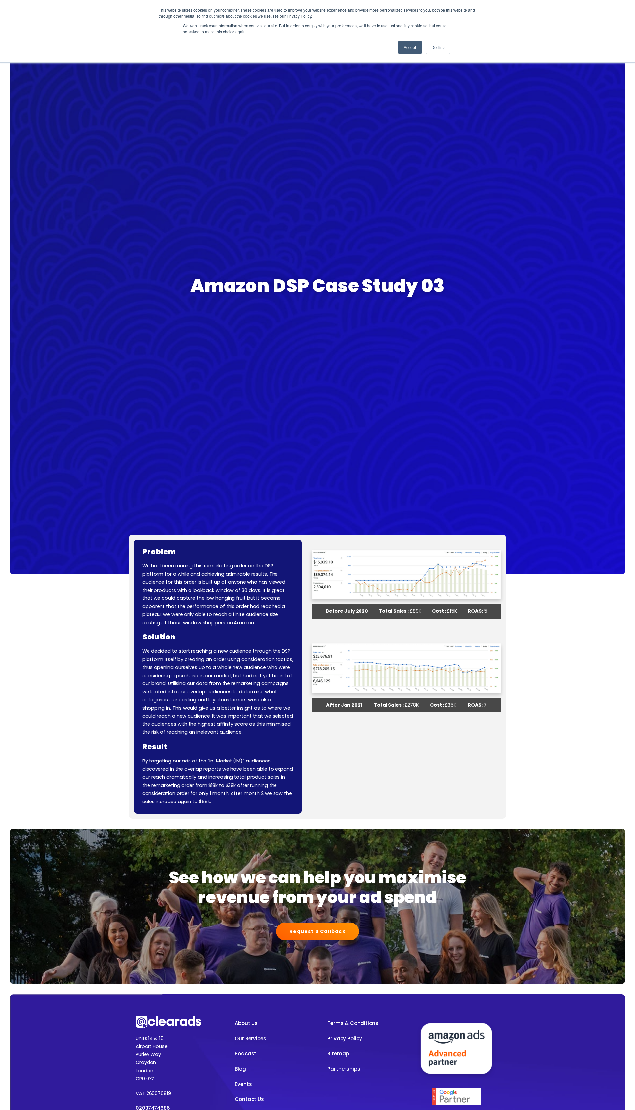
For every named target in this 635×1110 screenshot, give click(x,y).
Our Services (250, 1038)
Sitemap (338, 1053)
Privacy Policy (344, 1038)
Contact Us (249, 1099)
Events (243, 1084)
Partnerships (343, 1068)
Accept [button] (410, 47)
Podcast (245, 1053)
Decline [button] (438, 47)
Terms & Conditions (352, 1023)
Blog (240, 1068)
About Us (246, 1023)
